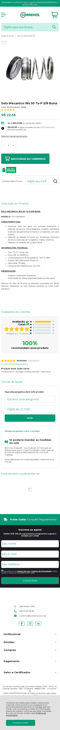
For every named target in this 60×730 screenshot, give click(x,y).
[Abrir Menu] (3, 15)
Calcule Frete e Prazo (12, 181)
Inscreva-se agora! (30, 529)
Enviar (30, 418)
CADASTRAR (30, 580)
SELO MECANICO (26, 36)
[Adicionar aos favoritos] (4, 43)
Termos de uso (23, 571)
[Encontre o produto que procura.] (54, 27)
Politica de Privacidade (41, 571)
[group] (30, 519)
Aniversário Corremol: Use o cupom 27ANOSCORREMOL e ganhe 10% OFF (30, 3)
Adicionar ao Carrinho (28, 158)
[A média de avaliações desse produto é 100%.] (8, 109)
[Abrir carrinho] (54, 15)
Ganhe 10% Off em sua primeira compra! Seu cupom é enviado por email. (30, 535)
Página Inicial (8, 36)
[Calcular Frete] (55, 181)
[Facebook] (22, 625)
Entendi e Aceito (20, 722)
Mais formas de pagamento (14, 136)
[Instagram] (30, 625)
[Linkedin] (38, 625)
